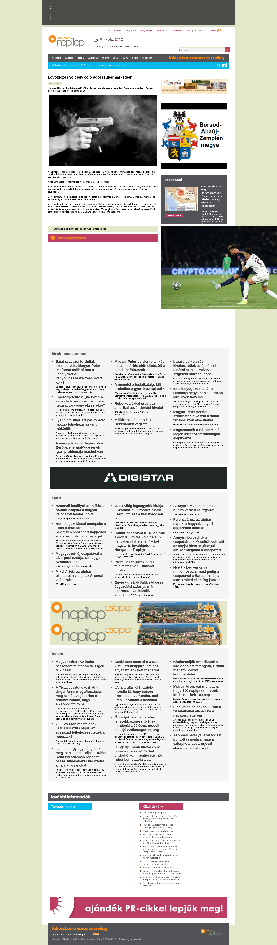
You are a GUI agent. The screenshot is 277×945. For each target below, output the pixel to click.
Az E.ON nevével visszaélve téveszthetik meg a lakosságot (158, 835)
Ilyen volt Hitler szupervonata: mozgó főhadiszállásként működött (80, 424)
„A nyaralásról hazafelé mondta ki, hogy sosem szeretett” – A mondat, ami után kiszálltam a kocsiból (136, 693)
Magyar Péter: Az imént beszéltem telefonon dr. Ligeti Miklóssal (80, 666)
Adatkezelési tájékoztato (79, 934)
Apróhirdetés (114, 30)
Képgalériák (146, 30)
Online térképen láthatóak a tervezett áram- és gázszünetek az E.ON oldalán (162, 872)
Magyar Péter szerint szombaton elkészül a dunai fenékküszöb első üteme (196, 416)
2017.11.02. (55, 83)
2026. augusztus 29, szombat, (115, 46)
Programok (130, 30)
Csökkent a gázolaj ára (154, 812)
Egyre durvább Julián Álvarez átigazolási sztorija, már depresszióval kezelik (138, 586)
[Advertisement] (115, 838)
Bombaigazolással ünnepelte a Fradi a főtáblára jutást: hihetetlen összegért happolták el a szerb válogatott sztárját (81, 530)
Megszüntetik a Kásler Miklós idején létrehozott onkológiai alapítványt (197, 434)
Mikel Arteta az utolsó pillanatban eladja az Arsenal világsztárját (79, 576)
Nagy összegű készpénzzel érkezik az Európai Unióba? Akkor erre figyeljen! (162, 878)
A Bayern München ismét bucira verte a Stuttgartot (194, 508)
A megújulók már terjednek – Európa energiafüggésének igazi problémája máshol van (79, 447)
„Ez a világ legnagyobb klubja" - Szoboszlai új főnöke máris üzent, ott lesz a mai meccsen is (139, 512)
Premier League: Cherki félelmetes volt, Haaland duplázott (134, 566)
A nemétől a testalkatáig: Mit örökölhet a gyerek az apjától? (139, 387)
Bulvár (116, 57)
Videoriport (146, 57)
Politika (80, 57)
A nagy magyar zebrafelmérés (158, 831)
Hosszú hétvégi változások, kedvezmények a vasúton (156, 862)
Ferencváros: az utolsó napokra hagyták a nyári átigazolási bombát (193, 524)
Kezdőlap (56, 57)
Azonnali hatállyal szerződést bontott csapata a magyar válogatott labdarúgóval (80, 510)
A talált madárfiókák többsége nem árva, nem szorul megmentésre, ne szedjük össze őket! (160, 849)
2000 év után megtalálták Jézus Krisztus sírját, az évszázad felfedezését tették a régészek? (80, 730)
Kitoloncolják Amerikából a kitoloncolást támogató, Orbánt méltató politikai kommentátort (198, 668)
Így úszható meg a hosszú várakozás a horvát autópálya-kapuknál (162, 841)
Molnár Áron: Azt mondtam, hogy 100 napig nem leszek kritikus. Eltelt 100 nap (196, 690)
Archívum (199, 30)
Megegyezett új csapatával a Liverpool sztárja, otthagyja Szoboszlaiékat (79, 558)
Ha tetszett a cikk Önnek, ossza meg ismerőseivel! (79, 229)
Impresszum (59, 934)
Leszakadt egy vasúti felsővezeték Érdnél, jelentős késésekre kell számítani (160, 819)
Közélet (69, 57)
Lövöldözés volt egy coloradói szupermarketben (101, 65)
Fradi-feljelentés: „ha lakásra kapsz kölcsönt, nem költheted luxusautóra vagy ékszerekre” (81, 401)
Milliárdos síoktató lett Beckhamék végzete (132, 422)
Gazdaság (93, 57)
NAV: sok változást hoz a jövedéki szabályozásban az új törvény (159, 826)
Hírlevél (212, 30)
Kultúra (105, 57)
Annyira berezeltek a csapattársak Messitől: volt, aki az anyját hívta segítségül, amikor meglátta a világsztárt (198, 544)
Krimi (125, 57)
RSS (224, 30)
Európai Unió (177, 30)
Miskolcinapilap (59, 65)
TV (189, 30)
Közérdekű (161, 30)
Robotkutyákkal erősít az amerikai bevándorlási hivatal (138, 405)
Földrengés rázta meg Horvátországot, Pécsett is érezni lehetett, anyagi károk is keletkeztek (211, 196)
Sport (135, 57)
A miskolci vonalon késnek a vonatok (161, 867)
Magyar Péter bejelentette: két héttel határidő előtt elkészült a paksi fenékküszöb (139, 365)
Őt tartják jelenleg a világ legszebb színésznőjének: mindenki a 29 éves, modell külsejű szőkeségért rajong (136, 723)
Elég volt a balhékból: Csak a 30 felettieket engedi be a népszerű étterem (197, 711)
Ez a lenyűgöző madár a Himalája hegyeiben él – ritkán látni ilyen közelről (198, 393)
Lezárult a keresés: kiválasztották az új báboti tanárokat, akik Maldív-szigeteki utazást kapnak (194, 367)
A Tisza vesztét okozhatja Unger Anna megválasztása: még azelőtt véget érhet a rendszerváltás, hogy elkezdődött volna (79, 695)
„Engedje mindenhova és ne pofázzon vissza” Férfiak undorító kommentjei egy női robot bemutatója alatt (138, 753)
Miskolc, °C (111, 40)
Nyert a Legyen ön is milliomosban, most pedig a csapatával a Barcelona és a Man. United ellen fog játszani (197, 573)
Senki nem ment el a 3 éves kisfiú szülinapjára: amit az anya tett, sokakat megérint (136, 666)
